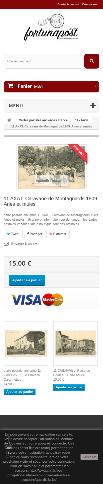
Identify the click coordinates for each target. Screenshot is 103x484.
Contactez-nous (68, 4)
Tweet (15, 234)
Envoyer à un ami (24, 244)
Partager (35, 234)
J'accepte (89, 457)
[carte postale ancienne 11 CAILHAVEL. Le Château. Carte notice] (26, 344)
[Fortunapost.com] (51, 27)
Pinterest (59, 234)
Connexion (89, 4)
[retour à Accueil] (9, 120)
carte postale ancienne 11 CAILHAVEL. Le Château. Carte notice (22, 375)
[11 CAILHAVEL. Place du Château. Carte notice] (75, 344)
